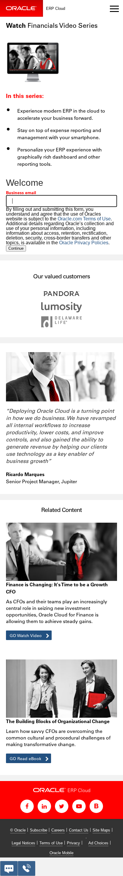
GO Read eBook (26, 758)
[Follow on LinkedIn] (44, 806)
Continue (16, 248)
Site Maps (101, 830)
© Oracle (18, 830)
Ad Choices (98, 843)
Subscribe (38, 830)
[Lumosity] (61, 310)
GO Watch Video (26, 635)
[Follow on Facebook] (27, 806)
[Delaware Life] (61, 325)
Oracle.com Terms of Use (84, 218)
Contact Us (78, 830)
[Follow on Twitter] (61, 806)
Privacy (73, 843)
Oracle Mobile (61, 853)
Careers (58, 830)
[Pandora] (61, 296)
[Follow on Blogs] (96, 806)
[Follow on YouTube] (79, 806)
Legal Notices (23, 843)
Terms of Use (51, 843)
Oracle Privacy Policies (83, 242)
